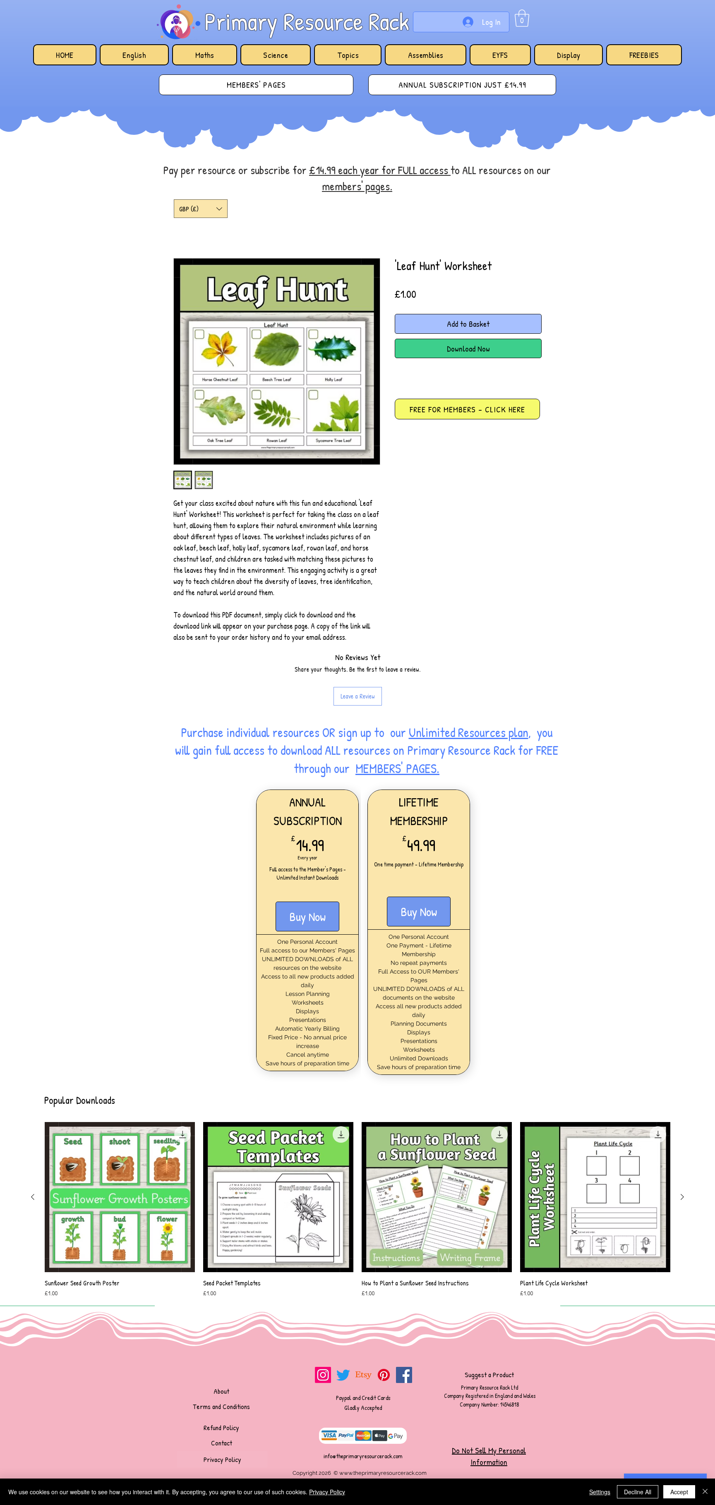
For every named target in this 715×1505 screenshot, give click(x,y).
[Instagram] (323, 1321)
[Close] (705, 1491)
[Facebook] (404, 1321)
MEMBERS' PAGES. (397, 714)
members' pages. (357, 186)
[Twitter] (343, 1321)
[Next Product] (682, 1143)
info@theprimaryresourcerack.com (363, 1401)
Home (182, 229)
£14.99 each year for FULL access (380, 170)
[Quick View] (120, 1143)
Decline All (637, 1492)
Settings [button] (599, 1492)
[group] (357, 1155)
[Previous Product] (33, 1143)
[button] (522, 18)
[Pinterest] (384, 1321)
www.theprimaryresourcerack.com (383, 1419)
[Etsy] (363, 1321)
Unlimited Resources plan (468, 678)
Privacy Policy (327, 1492)
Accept (679, 1492)
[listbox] (201, 208)
